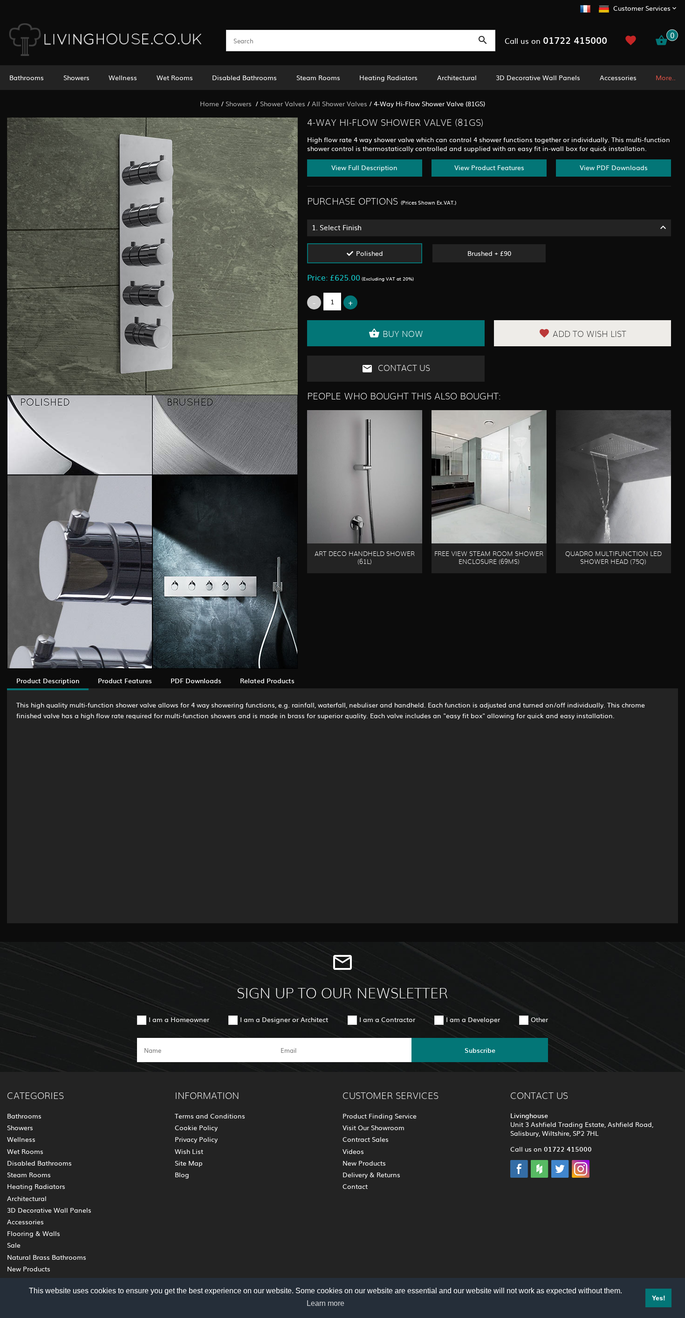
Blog (182, 1174)
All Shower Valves (339, 103)
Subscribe (480, 1050)
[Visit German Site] (604, 7)
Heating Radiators (388, 77)
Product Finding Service (379, 1115)
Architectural (457, 77)
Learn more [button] (325, 1303)
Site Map (189, 1162)
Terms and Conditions (210, 1115)
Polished (369, 253)
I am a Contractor (387, 1019)
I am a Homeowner (179, 1019)
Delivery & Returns (371, 1174)
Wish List (189, 1151)
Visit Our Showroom (373, 1127)
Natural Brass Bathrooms (46, 1257)
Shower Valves (282, 103)
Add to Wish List (589, 334)
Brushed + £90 (489, 253)
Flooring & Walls (33, 1233)
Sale (14, 1244)
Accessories (618, 77)
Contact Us (403, 368)
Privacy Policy (196, 1139)
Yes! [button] (658, 1298)
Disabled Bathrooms (244, 77)
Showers (76, 77)
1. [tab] (337, 227)
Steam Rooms (318, 77)
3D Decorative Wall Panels (538, 77)
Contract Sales (365, 1139)
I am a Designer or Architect (284, 1019)
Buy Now (403, 334)
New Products (28, 1268)
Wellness (123, 77)
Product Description (47, 680)
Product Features (125, 680)
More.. (666, 77)
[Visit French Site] (585, 7)
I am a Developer (473, 1019)
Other (539, 1019)
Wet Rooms (175, 77)
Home (209, 103)
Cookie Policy (196, 1127)
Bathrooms (26, 77)
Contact (355, 1186)
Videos (353, 1151)
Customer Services (642, 8)
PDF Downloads (196, 680)
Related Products (267, 680)
